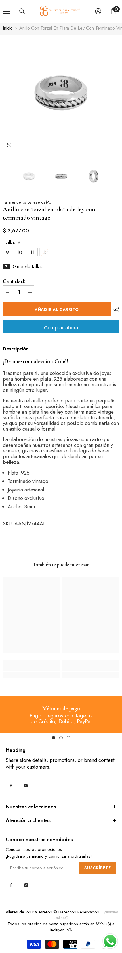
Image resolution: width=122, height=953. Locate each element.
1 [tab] (53, 737)
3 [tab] (68, 737)
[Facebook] (11, 785)
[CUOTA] (115, 309)
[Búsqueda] (22, 11)
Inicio (8, 28)
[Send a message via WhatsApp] (110, 941)
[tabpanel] (61, 714)
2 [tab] (61, 737)
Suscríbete (97, 868)
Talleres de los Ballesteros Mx (27, 202)
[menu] (6, 11)
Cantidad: (14, 281)
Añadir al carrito (57, 309)
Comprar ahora (61, 328)
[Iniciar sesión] (98, 11)
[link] (31, 665)
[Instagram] (26, 785)
